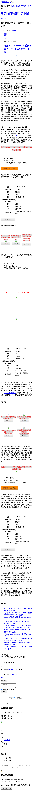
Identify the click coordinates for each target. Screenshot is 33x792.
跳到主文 (3, 18)
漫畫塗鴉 (14, 674)
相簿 (5, 34)
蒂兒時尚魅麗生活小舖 (15, 13)
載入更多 (3, 680)
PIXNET (8, 765)
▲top (2, 677)
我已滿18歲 (4, 788)
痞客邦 (10, 669)
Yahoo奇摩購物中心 (22, 135)
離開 (10, 788)
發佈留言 (3, 691)
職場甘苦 (15, 30)
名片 (5, 38)
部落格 (6, 36)
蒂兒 (2, 659)
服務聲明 (19, 767)
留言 (14, 669)
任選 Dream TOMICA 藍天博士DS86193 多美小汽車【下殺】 (17, 48)
